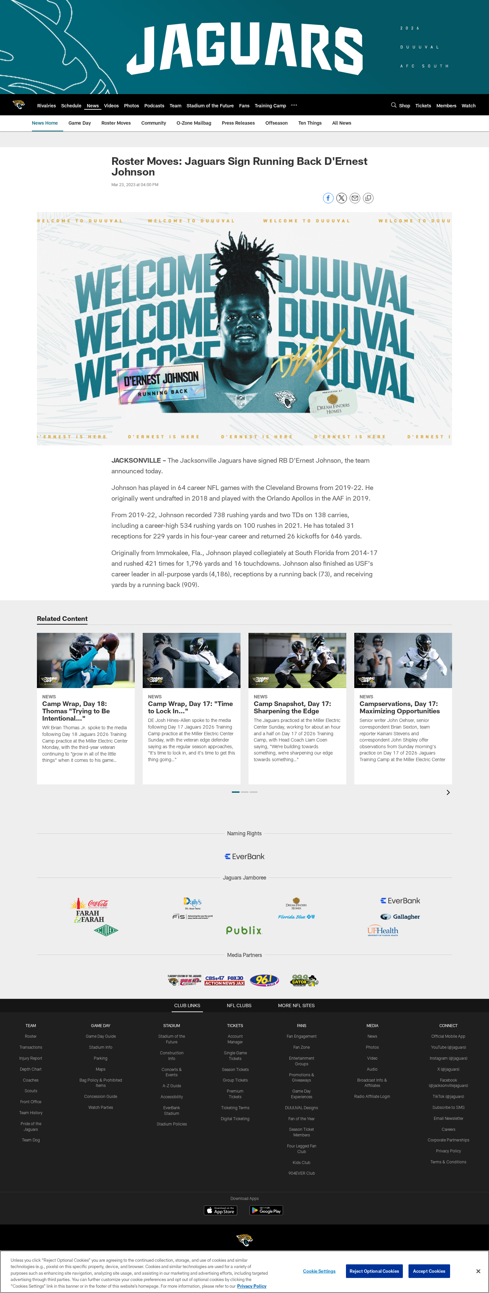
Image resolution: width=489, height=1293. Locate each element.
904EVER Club (301, 1173)
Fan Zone (301, 1047)
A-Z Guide (172, 1085)
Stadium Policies (172, 1123)
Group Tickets (235, 1080)
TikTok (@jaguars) (448, 1096)
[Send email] (355, 201)
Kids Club (301, 1162)
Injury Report (30, 1058)
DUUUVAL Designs (301, 1107)
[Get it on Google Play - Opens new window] (266, 1214)
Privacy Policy (448, 1150)
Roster (31, 1036)
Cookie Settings (319, 1271)
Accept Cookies (429, 1271)
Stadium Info (100, 1047)
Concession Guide (100, 1096)
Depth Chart (31, 1069)
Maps (100, 1069)
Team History (31, 1112)
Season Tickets (235, 1069)
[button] (235, 792)
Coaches (31, 1080)
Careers (448, 1129)
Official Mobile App (448, 1036)
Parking (100, 1058)
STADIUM (171, 1025)
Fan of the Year (301, 1118)
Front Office (30, 1101)
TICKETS (235, 1025)
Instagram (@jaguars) (448, 1058)
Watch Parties (100, 1107)
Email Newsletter (448, 1118)
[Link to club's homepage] (19, 105)
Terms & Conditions (448, 1161)
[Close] (478, 1271)
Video (372, 1058)
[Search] (394, 104)
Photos (372, 1047)
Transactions (31, 1047)
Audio (372, 1069)
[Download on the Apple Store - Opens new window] (220, 1211)
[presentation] (449, 793)
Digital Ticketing (235, 1118)
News (372, 1036)
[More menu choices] (294, 105)
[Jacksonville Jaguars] (244, 1241)
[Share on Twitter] (341, 201)
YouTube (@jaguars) (448, 1047)
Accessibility (172, 1096)
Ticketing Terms (235, 1107)
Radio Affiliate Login (372, 1096)
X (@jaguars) (448, 1069)
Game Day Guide (101, 1036)
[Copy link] (368, 198)
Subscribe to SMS (448, 1107)
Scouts (31, 1090)
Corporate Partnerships (448, 1139)
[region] (244, 1271)
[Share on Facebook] (328, 201)
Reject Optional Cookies (374, 1271)
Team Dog (31, 1139)
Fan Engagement (302, 1036)
